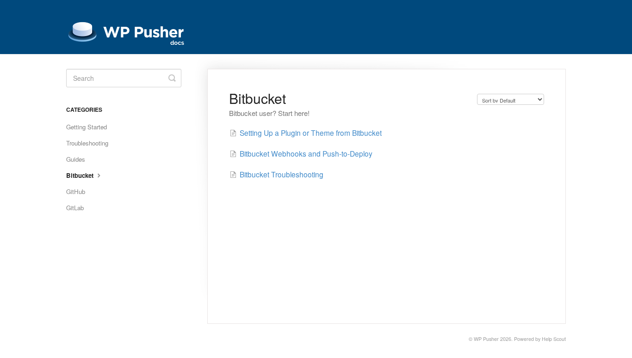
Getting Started (86, 126)
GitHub (75, 191)
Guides (75, 159)
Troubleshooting (87, 143)
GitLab (75, 207)
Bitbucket (80, 175)
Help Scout (554, 338)
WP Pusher (486, 338)
